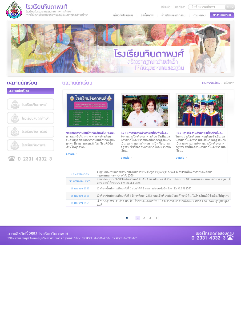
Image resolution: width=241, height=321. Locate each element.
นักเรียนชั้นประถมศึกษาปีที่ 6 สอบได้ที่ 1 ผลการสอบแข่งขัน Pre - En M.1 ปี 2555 (144, 188)
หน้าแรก (229, 83)
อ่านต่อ (70, 154)
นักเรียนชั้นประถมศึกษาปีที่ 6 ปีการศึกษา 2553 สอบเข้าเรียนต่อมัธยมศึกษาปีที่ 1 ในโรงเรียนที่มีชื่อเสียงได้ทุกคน (163, 195)
